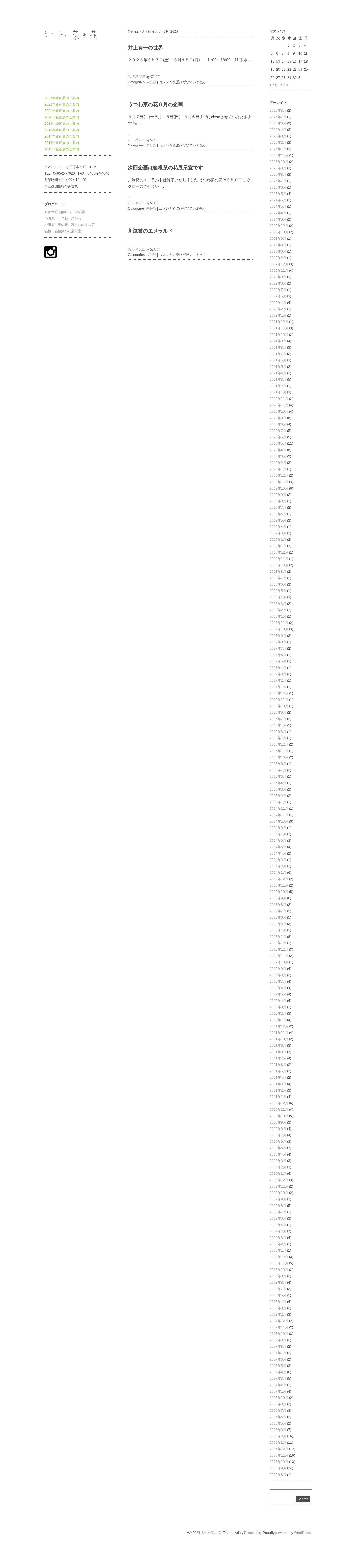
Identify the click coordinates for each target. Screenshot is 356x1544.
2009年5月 (278, 1225)
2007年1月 (278, 1391)
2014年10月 (279, 821)
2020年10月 (279, 411)
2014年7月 (278, 834)
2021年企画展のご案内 (61, 111)
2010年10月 (279, 1116)
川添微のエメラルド (150, 231)
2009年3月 (278, 1238)
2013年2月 (278, 937)
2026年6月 (278, 123)
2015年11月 (279, 751)
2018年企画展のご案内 (61, 130)
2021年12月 (279, 322)
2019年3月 (278, 533)
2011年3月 (278, 1084)
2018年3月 (278, 604)
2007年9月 (278, 1340)
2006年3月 (278, 1430)
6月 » (284, 85)
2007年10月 (279, 1334)
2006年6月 (278, 1417)
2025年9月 (278, 168)
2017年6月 (278, 655)
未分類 (151, 82)
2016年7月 (278, 719)
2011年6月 (278, 1065)
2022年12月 (279, 264)
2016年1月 (278, 738)
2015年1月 (278, 802)
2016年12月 (279, 693)
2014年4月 (278, 853)
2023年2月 (278, 258)
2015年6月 (278, 777)
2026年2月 (278, 143)
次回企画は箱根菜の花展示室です (165, 167)
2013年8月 (278, 905)
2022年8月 (278, 283)
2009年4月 (278, 1231)
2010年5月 (278, 1148)
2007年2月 (278, 1385)
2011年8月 (278, 1052)
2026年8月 (278, 110)
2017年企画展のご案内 (61, 136)
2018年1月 (278, 616)
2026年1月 (278, 149)
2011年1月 (278, 1097)
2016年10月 (279, 706)
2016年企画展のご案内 (61, 143)
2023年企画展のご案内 (61, 98)
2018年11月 (279, 559)
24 (300, 70)
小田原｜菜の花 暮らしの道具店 (69, 225)
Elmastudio (252, 1533)
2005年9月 (278, 1468)
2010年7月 (278, 1135)
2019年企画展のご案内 (61, 124)
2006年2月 (278, 1436)
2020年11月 (279, 405)
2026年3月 (278, 136)
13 (278, 61)
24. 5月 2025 (136, 77)
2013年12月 (279, 879)
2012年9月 (278, 969)
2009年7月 (278, 1212)
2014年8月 (278, 828)
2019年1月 (278, 546)
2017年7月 (278, 648)
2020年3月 (278, 456)
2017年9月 (278, 636)
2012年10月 (279, 962)
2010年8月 (278, 1129)
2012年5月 (278, 994)
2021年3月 (278, 379)
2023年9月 (278, 239)
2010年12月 (279, 1103)
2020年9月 (278, 418)
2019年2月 (278, 540)
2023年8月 (278, 245)
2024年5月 (278, 207)
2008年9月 (278, 1276)
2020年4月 (278, 450)
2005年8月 (278, 1475)
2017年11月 (279, 623)
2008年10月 (279, 1270)
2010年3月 (278, 1161)
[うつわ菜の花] (77, 84)
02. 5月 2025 (136, 249)
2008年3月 (278, 1308)
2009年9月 (278, 1199)
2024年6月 (278, 200)
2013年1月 (278, 943)
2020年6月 (278, 437)
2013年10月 (279, 892)
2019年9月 (278, 495)
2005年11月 (279, 1455)
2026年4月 (278, 130)
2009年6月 (278, 1218)
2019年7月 (278, 508)
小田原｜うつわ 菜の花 (62, 218)
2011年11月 (279, 1033)
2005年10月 (279, 1462)
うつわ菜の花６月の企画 (155, 104)
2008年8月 (278, 1282)
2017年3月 (278, 674)
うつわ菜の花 (54, 14)
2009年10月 (279, 1193)
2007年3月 (278, 1379)
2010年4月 (278, 1154)
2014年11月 (279, 815)
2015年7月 (278, 770)
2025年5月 (278, 194)
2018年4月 (278, 597)
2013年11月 (279, 885)
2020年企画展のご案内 (61, 117)
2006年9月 (278, 1404)
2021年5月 (278, 367)
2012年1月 (278, 1020)
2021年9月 (278, 341)
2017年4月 (278, 668)
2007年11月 (279, 1327)
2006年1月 (278, 1443)
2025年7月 (278, 181)
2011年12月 (279, 1026)
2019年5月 (278, 520)
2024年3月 (278, 219)
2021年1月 (278, 392)
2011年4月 (278, 1078)
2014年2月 (278, 866)
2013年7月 (278, 911)
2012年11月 (279, 956)
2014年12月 (279, 809)
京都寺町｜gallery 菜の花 (64, 212)
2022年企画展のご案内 (61, 104)
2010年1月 (278, 1174)
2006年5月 (278, 1423)
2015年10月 (279, 757)
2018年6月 (278, 584)
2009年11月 (279, 1186)
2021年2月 (278, 386)
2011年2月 (278, 1090)
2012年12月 (279, 949)
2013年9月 (278, 898)
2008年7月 (278, 1289)
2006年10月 (279, 1398)
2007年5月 (278, 1366)
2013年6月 (278, 917)
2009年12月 (279, 1180)
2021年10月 (279, 335)
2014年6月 (278, 841)
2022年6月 (278, 296)
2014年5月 (278, 847)
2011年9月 (278, 1046)
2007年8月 (278, 1347)
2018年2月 (278, 610)
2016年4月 (278, 725)
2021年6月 (278, 360)
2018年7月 (278, 578)
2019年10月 (279, 488)
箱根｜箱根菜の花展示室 (62, 231)
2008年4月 (278, 1302)
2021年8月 (278, 347)
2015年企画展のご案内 (61, 149)
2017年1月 (278, 687)
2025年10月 (279, 162)
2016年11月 (279, 700)
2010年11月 (279, 1110)
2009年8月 (278, 1206)
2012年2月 (278, 1014)
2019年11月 (279, 482)
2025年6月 (278, 187)
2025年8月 (278, 175)
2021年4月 (278, 373)
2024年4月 (278, 213)
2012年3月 (278, 1007)
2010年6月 (278, 1142)
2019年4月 (278, 527)
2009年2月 (278, 1244)
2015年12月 (279, 745)
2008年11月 (279, 1263)
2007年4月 (278, 1372)
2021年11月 (279, 328)
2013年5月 (278, 924)
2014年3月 (278, 860)
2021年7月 (278, 354)
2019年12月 (279, 476)
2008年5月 (278, 1295)
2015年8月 (278, 764)
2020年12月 (279, 399)
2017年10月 (279, 629)
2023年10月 (279, 232)
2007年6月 (278, 1359)
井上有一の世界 (145, 47)
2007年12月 (279, 1321)
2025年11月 (279, 155)
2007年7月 (278, 1353)
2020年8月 (278, 424)
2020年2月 (278, 463)
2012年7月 (278, 981)
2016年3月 (278, 732)
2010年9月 (278, 1122)
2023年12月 (279, 226)
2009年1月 (278, 1250)
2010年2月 (278, 1167)
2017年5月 (278, 661)
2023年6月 (278, 251)
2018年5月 (278, 591)
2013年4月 (278, 930)
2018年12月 (279, 552)
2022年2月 (278, 309)
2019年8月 (278, 501)
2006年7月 (278, 1411)
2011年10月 (279, 1039)
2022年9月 (278, 277)
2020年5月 (278, 444)
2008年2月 (278, 1315)
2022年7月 (278, 290)
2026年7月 (278, 117)
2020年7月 (278, 431)
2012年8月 (278, 975)
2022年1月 (278, 315)
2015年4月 (278, 783)
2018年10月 (279, 565)
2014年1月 (278, 873)
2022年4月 (278, 303)
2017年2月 (278, 680)
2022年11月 (279, 271)
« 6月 (274, 85)
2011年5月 (278, 1071)
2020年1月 (278, 469)
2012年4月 (278, 1001)
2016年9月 (278, 713)
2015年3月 (278, 789)
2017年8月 (278, 642)
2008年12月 (279, 1257)
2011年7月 (278, 1058)
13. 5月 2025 (136, 140)
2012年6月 (278, 988)
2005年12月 (279, 1449)
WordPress (302, 1533)
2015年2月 (278, 796)
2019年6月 (278, 514)
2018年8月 (278, 572)
